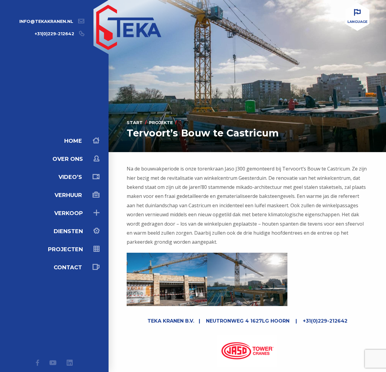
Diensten (69, 231)
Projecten (66, 249)
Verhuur (69, 195)
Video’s (71, 177)
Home (74, 141)
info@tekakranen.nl (46, 21)
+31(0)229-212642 (54, 33)
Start (135, 122)
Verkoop (69, 213)
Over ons (68, 159)
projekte (161, 122)
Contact (69, 267)
